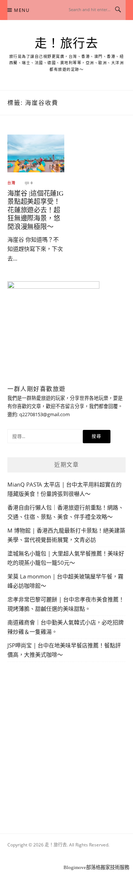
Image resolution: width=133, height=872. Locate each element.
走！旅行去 (67, 43)
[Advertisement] (66, 739)
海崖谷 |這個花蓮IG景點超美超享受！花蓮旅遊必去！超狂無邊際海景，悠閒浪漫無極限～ (35, 210)
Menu (22, 10)
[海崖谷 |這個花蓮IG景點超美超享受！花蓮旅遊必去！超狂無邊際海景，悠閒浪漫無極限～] (35, 153)
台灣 (11, 183)
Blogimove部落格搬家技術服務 (96, 867)
